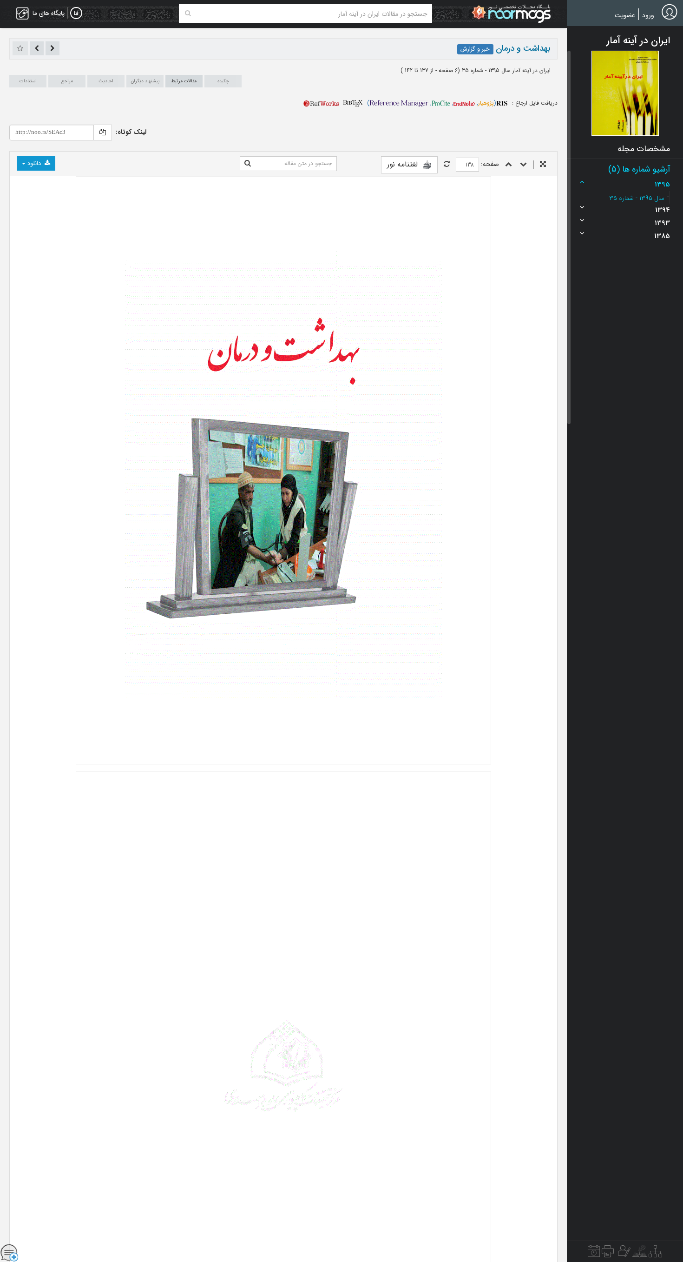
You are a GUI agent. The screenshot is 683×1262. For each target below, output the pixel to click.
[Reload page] (447, 165)
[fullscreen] (543, 165)
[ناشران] (608, 1253)
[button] (625, 93)
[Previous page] (508, 165)
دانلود (34, 163)
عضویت (625, 15)
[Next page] (523, 165)
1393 (662, 223)
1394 (662, 210)
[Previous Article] (52, 48)
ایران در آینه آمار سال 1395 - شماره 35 (505, 70)
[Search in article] (247, 164)
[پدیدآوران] (623, 1253)
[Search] (188, 13)
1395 (662, 184)
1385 (662, 236)
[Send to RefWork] (321, 103)
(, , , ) (431, 103)
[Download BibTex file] (352, 103)
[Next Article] (37, 48)
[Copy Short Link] (102, 132)
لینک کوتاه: (131, 132)
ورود (648, 15)
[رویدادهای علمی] (594, 1253)
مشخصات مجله (643, 148)
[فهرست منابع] (655, 1253)
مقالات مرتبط (184, 81)
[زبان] (76, 13)
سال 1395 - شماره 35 (636, 198)
